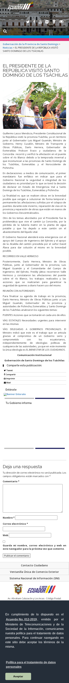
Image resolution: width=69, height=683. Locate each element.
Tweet (9, 370)
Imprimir (10, 378)
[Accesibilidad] (54, 22)
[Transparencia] (61, 22)
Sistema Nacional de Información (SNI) (34, 578)
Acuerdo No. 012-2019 (21, 619)
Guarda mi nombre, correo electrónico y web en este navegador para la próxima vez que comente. (34, 547)
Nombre (9, 517)
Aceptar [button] (18, 676)
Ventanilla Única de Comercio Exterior (34, 572)
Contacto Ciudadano (34, 565)
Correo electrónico (15, 523)
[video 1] (19, 448)
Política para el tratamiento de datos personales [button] (31, 664)
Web (5, 535)
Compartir (10, 374)
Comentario (11, 481)
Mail (8, 382)
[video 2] (50, 448)
